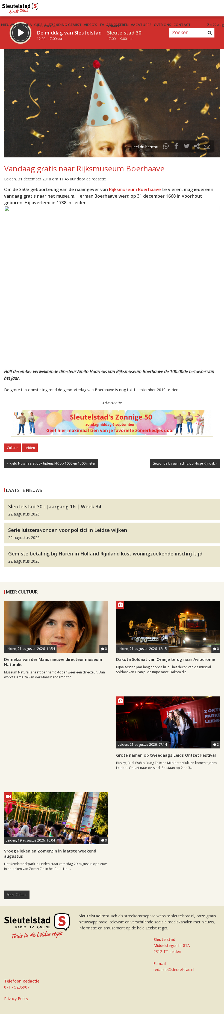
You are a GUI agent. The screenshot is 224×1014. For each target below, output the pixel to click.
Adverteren (117, 24)
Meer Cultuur (17, 894)
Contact (182, 24)
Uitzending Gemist (63, 24)
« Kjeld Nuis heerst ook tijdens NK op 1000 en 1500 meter (51, 463)
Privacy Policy (16, 998)
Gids (38, 24)
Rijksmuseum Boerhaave (135, 189)
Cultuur (12, 447)
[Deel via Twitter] (186, 146)
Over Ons (162, 24)
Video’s (90, 24)
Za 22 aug (215, 24)
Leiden (30, 447)
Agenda (24, 24)
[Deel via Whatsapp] (166, 146)
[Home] (20, 7)
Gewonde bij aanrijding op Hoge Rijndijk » (184, 463)
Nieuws (8, 24)
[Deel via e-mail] (207, 146)
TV (101, 24)
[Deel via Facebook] (176, 146)
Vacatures (141, 24)
